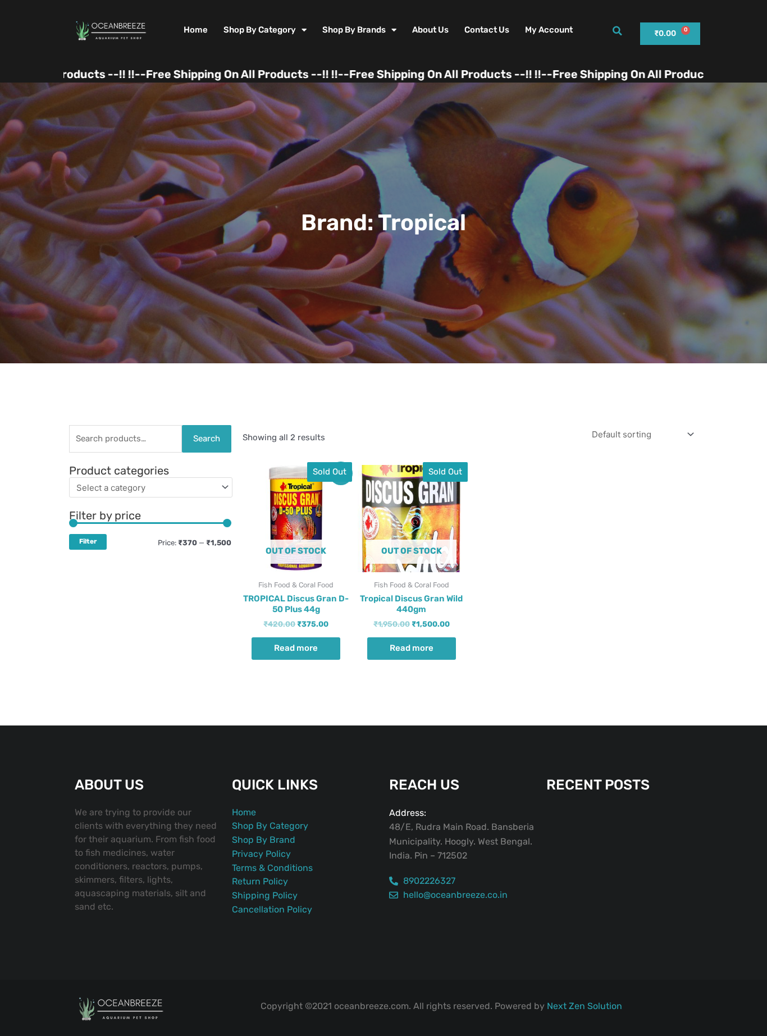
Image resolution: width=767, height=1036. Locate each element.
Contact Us (486, 30)
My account (549, 30)
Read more (296, 648)
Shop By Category (259, 30)
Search (206, 438)
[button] (617, 30)
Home (196, 30)
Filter (88, 541)
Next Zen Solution (584, 1006)
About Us (430, 30)
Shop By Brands (354, 30)
